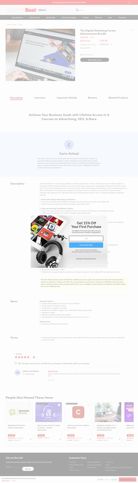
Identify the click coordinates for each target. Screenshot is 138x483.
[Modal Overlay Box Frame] (69, 241)
